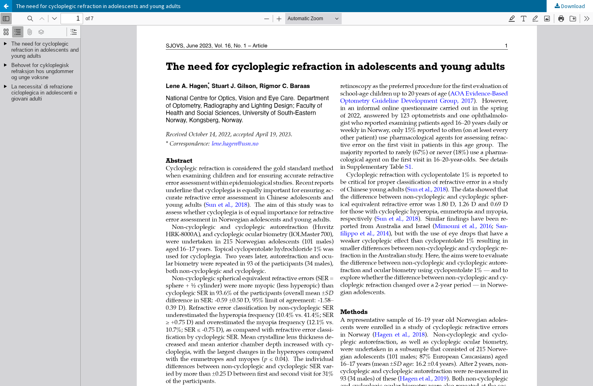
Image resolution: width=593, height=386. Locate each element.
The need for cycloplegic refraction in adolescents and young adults (98, 6)
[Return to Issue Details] (6, 6)
